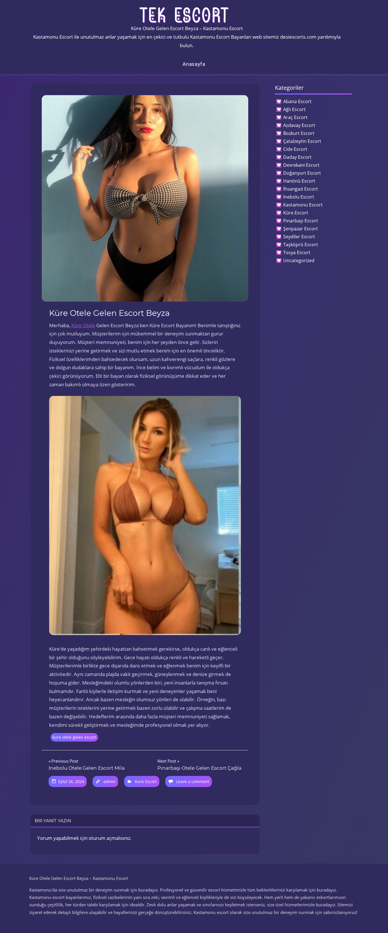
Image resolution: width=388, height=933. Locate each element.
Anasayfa (194, 64)
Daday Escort (297, 157)
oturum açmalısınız (109, 838)
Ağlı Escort (294, 109)
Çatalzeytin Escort (302, 141)
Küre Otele (83, 325)
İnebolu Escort (298, 197)
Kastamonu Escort (303, 205)
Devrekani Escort (301, 165)
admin (109, 781)
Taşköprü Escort (300, 244)
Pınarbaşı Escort (300, 221)
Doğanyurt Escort (302, 173)
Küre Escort (146, 781)
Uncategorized (298, 260)
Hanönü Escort (299, 181)
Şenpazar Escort (300, 229)
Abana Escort (297, 101)
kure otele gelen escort (74, 737)
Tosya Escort (296, 252)
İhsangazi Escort (300, 189)
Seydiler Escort (299, 236)
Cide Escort (295, 149)
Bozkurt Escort (298, 133)
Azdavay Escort (299, 125)
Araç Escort (295, 117)
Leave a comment (192, 781)
